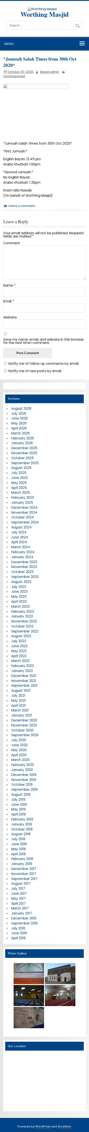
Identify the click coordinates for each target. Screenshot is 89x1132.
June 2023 (19, 591)
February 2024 (22, 552)
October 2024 (22, 517)
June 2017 (19, 893)
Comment (11, 243)
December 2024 (24, 507)
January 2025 (22, 502)
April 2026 (19, 428)
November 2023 (24, 566)
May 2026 (19, 423)
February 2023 (22, 611)
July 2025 (18, 472)
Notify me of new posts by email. (35, 371)
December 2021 (23, 675)
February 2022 (22, 665)
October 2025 (22, 458)
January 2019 (21, 824)
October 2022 (22, 626)
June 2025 (19, 477)
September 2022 (24, 631)
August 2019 (20, 794)
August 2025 (21, 467)
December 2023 (24, 562)
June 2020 (19, 745)
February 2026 (22, 438)
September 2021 (24, 685)
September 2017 (24, 878)
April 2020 (19, 755)
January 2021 (21, 715)
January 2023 (22, 616)
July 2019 (18, 799)
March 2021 (20, 710)
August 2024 (21, 527)
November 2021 (23, 680)
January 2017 (21, 913)
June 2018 (19, 844)
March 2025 (20, 492)
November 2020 (24, 725)
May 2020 (19, 750)
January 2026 (22, 443)
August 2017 (20, 883)
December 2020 (24, 720)
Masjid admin (49, 72)
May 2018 (18, 849)
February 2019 (22, 819)
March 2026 (20, 433)
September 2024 (25, 522)
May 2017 (18, 898)
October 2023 (22, 571)
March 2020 (20, 759)
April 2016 (18, 938)
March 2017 (20, 908)
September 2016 (24, 923)
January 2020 (22, 769)
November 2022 (24, 621)
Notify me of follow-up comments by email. (43, 363)
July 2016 (18, 928)
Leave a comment (21, 206)
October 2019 (22, 784)
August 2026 (21, 408)
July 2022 (18, 641)
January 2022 (22, 670)
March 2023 (20, 606)
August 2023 (21, 581)
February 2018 (22, 858)
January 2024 (22, 557)
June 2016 (19, 933)
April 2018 (18, 854)
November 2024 (24, 512)
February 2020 (22, 764)
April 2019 (18, 814)
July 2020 (18, 740)
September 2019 (24, 789)
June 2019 (19, 804)
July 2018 (18, 839)
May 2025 (19, 482)
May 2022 (19, 651)
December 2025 (24, 448)
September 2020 (24, 735)
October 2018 (22, 829)
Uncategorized (14, 76)
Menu (9, 43)
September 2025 (25, 463)
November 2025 (24, 453)
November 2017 (23, 873)
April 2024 (19, 542)
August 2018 (20, 834)
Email (8, 301)
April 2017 (18, 903)
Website (10, 317)
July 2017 (18, 888)
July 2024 (19, 532)
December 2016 (23, 918)
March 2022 (20, 660)
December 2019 (23, 774)
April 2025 (19, 487)
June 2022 (19, 646)
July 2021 (18, 695)
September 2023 (24, 576)
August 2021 (20, 690)
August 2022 (21, 636)
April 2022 (19, 656)
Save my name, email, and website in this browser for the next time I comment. (43, 341)
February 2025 (22, 497)
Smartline (64, 1126)
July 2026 (18, 413)
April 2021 (18, 705)
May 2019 (18, 809)
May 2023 (19, 596)
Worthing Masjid (45, 14)
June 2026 (19, 418)
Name (9, 285)
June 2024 (19, 537)
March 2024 (20, 547)
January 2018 (21, 863)
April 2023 (19, 601)
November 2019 (23, 779)
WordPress (43, 1126)
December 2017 (23, 868)
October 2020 (22, 730)
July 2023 (18, 586)
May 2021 (18, 700)
